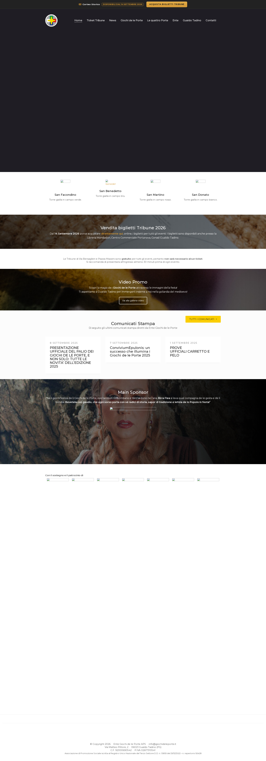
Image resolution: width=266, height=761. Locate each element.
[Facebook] (125, 734)
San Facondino (65, 194)
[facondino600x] (65, 185)
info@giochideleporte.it (162, 744)
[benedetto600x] (110, 183)
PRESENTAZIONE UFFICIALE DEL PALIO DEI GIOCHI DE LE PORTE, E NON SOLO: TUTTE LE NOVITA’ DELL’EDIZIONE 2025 (72, 357)
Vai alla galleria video (133, 300)
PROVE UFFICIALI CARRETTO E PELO (190, 351)
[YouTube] (140, 734)
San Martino (155, 194)
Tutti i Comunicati (201, 319)
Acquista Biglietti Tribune (166, 4)
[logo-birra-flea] (133, 430)
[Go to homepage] (51, 20)
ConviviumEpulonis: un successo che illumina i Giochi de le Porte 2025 (130, 351)
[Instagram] (133, 734)
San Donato (200, 194)
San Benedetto (110, 191)
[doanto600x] (201, 185)
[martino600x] (155, 185)
